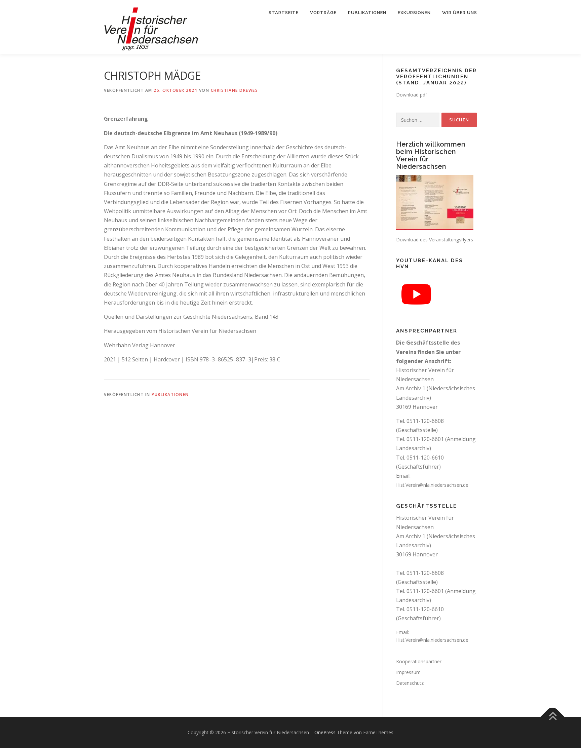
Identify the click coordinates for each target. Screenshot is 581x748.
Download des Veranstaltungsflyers (434, 239)
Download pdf (411, 94)
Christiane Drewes (234, 90)
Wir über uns (459, 12)
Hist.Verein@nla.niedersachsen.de (432, 485)
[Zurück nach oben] (553, 717)
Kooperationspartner (418, 661)
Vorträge (323, 12)
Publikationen (367, 12)
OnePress (325, 732)
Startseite (284, 12)
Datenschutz (410, 683)
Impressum (408, 672)
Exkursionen (414, 12)
